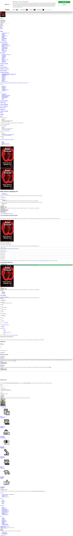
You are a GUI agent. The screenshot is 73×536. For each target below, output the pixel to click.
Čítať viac (41, 195)
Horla (3, 318)
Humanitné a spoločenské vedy (6, 45)
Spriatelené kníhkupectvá (5, 496)
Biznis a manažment (4, 44)
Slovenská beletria (4, 38)
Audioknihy (2, 25)
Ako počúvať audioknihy (5, 511)
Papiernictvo (2, 109)
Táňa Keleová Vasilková (5, 89)
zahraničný (3, 324)
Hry (0, 26)
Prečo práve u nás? (4, 508)
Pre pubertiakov (4, 56)
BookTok (3, 80)
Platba (3, 507)
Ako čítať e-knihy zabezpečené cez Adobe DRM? (7, 139)
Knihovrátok (3, 520)
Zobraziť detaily (48, 9)
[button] (36, 207)
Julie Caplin (3, 86)
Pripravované (4, 78)
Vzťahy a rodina (4, 47)
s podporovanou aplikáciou (10, 134)
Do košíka (2, 290)
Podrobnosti (3, 292)
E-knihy (3, 500)
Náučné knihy (4, 61)
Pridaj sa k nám (4, 521)
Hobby (3, 49)
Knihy (3, 141)
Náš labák (3, 523)
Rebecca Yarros (4, 87)
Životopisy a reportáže (5, 46)
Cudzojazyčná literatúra (4, 72)
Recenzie (3, 293)
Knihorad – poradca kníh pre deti (6, 54)
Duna (3, 98)
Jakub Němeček (6, 322)
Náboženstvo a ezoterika (4, 68)
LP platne (2, 114)
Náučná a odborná (3, 42)
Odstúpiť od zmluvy (4, 514)
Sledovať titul (2, 396)
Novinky (3, 77)
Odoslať (2, 529)
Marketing (3, 522)
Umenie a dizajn (4, 50)
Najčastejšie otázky (4, 509)
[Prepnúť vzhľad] (0, 29)
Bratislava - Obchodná (5, 494)
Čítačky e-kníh (2, 102)
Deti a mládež (2, 52)
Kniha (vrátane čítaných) (4, 393)
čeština (3, 320)
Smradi (3, 99)
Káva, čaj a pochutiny (4, 105)
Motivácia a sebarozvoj (5, 43)
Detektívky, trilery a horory (5, 143)
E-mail (1, 384)
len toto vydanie (3, 388)
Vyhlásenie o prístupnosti (5, 524)
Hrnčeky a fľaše (3, 107)
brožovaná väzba (4, 307)
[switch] (26, 9)
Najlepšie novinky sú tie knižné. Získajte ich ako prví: (7, 527)
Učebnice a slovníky (3, 67)
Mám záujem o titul (4, 81)
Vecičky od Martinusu (4, 104)
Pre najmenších (4, 55)
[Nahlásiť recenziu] (0, 364)
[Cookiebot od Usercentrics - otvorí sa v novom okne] (7, 9)
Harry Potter (3, 94)
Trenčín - (9, 248)
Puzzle (1, 116)
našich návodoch (7, 124)
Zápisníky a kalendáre (4, 111)
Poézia (3, 39)
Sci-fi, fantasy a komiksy (5, 59)
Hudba (1, 112)
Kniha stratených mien (3, 406)
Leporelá (3, 60)
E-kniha (2, 394)
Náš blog (3, 519)
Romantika (3, 35)
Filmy (1, 27)
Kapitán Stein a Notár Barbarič (6, 95)
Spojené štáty (7, 324)
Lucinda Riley (4, 90)
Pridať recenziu (2, 352)
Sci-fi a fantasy (4, 33)
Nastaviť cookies (4, 532)
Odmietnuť (64, 4)
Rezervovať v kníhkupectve (4, 210)
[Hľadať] (8, 23)
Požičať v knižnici (10, 213)
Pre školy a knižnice (4, 512)
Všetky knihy (4, 75)
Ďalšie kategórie (4, 40)
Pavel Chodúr (2, 356)
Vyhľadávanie (2, 22)
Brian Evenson (4, 193)
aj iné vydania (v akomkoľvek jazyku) (6, 390)
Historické (3, 37)
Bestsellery (3, 76)
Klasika (3, 36)
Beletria (1, 31)
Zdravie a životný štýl (5, 48)
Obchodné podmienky (5, 533)
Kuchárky (2, 65)
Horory (5, 333)
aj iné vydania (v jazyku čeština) (5, 389)
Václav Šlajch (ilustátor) (5, 194)
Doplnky (3, 503)
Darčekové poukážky (4, 100)
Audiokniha (2, 395)
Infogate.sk (6, 260)
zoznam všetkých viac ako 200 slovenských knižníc (44, 260)
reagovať (1, 361)
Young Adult (3, 57)
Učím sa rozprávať (4, 97)
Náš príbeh (3, 518)
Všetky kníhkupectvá (5, 495)
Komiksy (3, 34)
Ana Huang (3, 88)
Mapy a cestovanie (3, 70)
